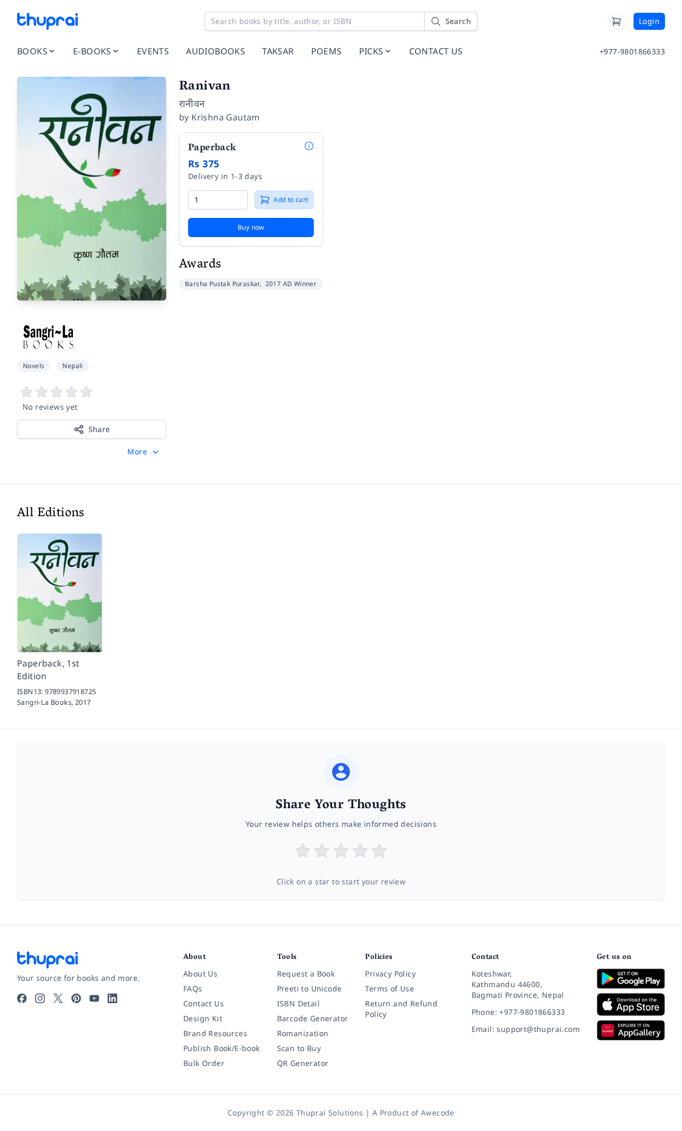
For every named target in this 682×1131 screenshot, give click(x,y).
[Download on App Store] (631, 1004)
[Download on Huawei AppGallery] (631, 1030)
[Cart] (616, 21)
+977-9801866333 (632, 51)
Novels (33, 365)
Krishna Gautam (225, 117)
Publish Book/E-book (221, 1048)
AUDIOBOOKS (215, 51)
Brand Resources (215, 1033)
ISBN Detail (298, 1003)
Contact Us (203, 1003)
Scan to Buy (299, 1048)
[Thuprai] (47, 21)
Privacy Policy (390, 974)
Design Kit (202, 1018)
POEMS (326, 51)
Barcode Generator (312, 1018)
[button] (144, 451)
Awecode (437, 1113)
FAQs (192, 988)
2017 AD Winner (291, 283)
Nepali (72, 365)
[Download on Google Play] (631, 979)
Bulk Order (203, 1063)
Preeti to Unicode (309, 988)
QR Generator (303, 1063)
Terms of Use (389, 988)
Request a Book (306, 974)
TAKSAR (278, 51)
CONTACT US (436, 51)
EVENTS (153, 51)
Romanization (303, 1033)
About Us (200, 974)
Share (99, 429)
